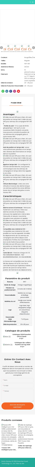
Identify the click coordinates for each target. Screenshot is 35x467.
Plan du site (20, 464)
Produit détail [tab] (16, 103)
